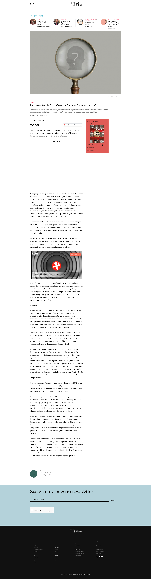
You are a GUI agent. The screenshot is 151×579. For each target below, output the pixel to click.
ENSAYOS (57, 555)
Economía (63, 19)
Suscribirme (98, 545)
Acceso (98, 544)
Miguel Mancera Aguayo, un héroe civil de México (66, 23)
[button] (31, 3)
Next (106, 136)
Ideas (56, 559)
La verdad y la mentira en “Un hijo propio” (43, 23)
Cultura (35, 544)
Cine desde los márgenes (97, 145)
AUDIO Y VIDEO (79, 542)
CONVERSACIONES (59, 542)
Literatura (36, 551)
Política (32, 102)
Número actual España (80, 553)
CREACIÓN (57, 547)
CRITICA (36, 555)
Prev (88, 136)
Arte (35, 562)
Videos (117, 19)
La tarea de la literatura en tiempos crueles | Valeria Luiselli (114, 24)
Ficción (56, 551)
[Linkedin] (36, 125)
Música (35, 561)
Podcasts (78, 545)
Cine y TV (39, 19)
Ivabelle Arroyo (46, 472)
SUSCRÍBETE (118, 3)
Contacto (98, 553)
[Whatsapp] (38, 125)
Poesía (56, 549)
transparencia (41, 461)
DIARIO (35, 542)
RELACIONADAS (51, 482)
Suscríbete (90, 150)
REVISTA (78, 549)
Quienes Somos (99, 549)
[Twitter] (33, 125)
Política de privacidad (85, 574)
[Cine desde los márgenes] (97, 134)
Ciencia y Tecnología (90, 19)
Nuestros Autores (100, 551)
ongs (32, 461)
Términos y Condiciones (75, 574)
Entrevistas (111, 19)
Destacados (78, 555)
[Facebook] (31, 125)
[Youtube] (102, 557)
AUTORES (96, 482)
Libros (35, 559)
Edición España (91, 148)
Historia (56, 557)
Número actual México (80, 551)
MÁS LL (98, 542)
